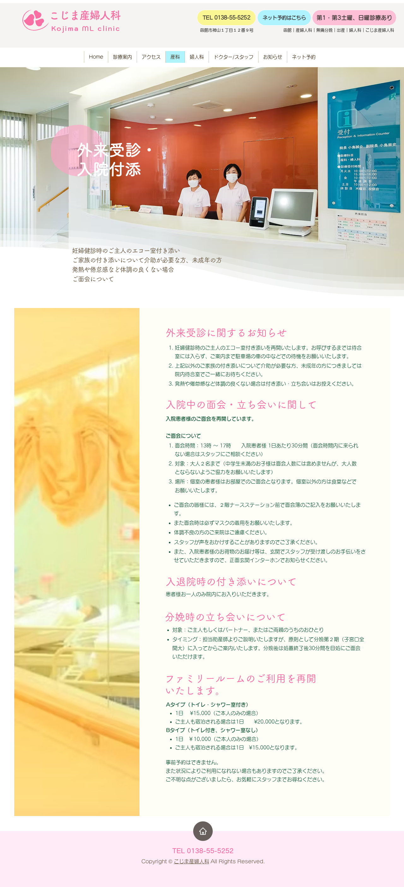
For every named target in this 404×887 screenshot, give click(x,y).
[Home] (203, 831)
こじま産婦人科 (191, 861)
